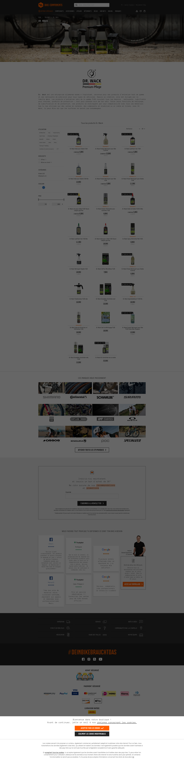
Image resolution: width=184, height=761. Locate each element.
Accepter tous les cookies (90, 728)
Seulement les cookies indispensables (92, 734)
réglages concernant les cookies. (117, 722)
